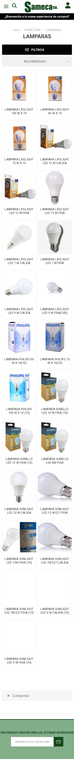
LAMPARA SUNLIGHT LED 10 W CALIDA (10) (19, 512)
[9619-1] (19, 237)
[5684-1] (19, 337)
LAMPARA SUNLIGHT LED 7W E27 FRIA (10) (19, 611)
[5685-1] (55, 337)
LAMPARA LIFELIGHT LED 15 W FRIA (54, 211)
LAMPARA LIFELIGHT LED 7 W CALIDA (19, 261)
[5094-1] (55, 387)
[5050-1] (55, 487)
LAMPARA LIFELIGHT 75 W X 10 (19, 161)
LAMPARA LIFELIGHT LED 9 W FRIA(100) (54, 311)
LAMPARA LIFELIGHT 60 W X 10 (54, 111)
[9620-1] (55, 237)
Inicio (16, 30)
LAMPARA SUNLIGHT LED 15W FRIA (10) (19, 560)
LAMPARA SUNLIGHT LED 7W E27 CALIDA (54, 560)
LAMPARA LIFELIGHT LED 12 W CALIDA (54, 161)
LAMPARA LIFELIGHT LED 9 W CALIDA (19, 311)
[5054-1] (19, 487)
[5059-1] (19, 637)
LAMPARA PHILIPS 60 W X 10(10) (19, 361)
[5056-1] (55, 437)
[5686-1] (19, 387)
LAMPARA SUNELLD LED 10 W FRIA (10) (54, 411)
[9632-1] (55, 287)
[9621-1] (19, 287)
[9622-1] (19, 137)
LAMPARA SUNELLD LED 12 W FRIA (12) (19, 461)
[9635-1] (55, 88)
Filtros (37, 49)
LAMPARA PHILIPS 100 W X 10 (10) (19, 411)
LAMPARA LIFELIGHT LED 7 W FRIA (54, 261)
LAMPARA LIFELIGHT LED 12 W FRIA (19, 211)
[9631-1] (55, 188)
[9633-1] (55, 137)
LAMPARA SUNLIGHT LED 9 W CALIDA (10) (54, 611)
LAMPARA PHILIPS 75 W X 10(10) (55, 361)
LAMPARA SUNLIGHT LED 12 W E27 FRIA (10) (54, 512)
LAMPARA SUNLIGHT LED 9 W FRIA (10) (19, 660)
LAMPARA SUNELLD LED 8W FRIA (54, 461)
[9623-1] (19, 88)
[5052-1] (19, 587)
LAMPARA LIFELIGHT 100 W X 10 (19, 111)
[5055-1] (19, 537)
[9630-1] (19, 188)
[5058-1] (19, 437)
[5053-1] (55, 537)
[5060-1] (55, 587)
